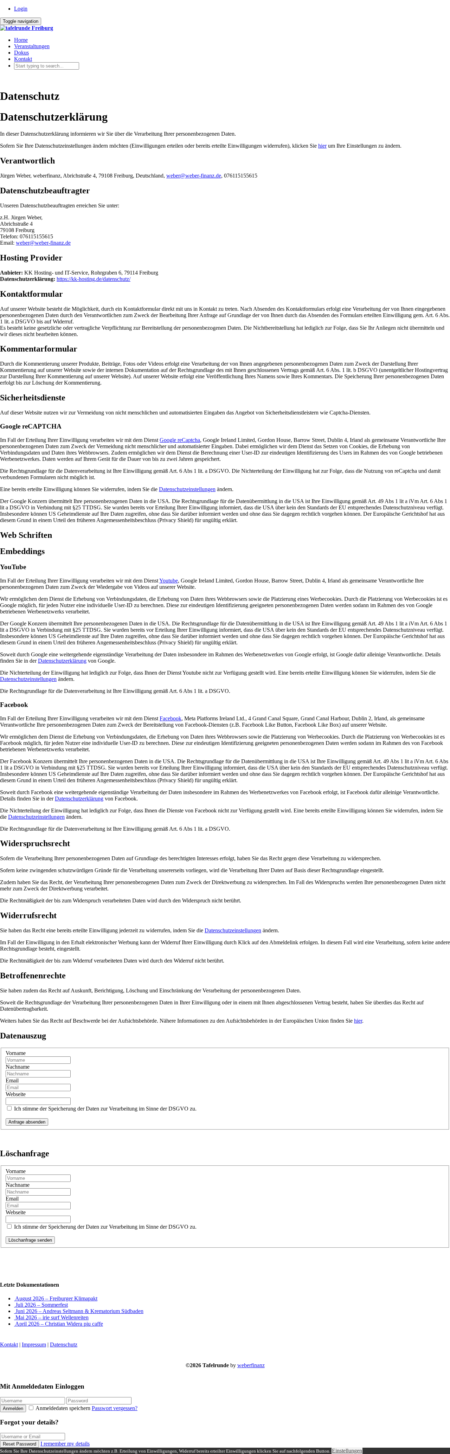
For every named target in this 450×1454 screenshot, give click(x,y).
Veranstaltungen (32, 46)
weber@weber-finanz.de (193, 176)
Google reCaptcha (180, 440)
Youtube (168, 581)
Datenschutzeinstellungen (187, 489)
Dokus (21, 53)
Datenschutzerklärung (62, 661)
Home (21, 40)
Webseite (16, 1094)
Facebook (170, 718)
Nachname (18, 1067)
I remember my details (65, 1444)
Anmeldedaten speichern (63, 1408)
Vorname (16, 1053)
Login (20, 9)
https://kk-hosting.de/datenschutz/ (93, 279)
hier (322, 146)
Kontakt (23, 59)
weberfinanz (251, 1365)
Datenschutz (63, 1344)
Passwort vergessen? (114, 1408)
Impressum (34, 1344)
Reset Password (19, 1444)
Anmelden (13, 1408)
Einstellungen (347, 1451)
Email (12, 1080)
